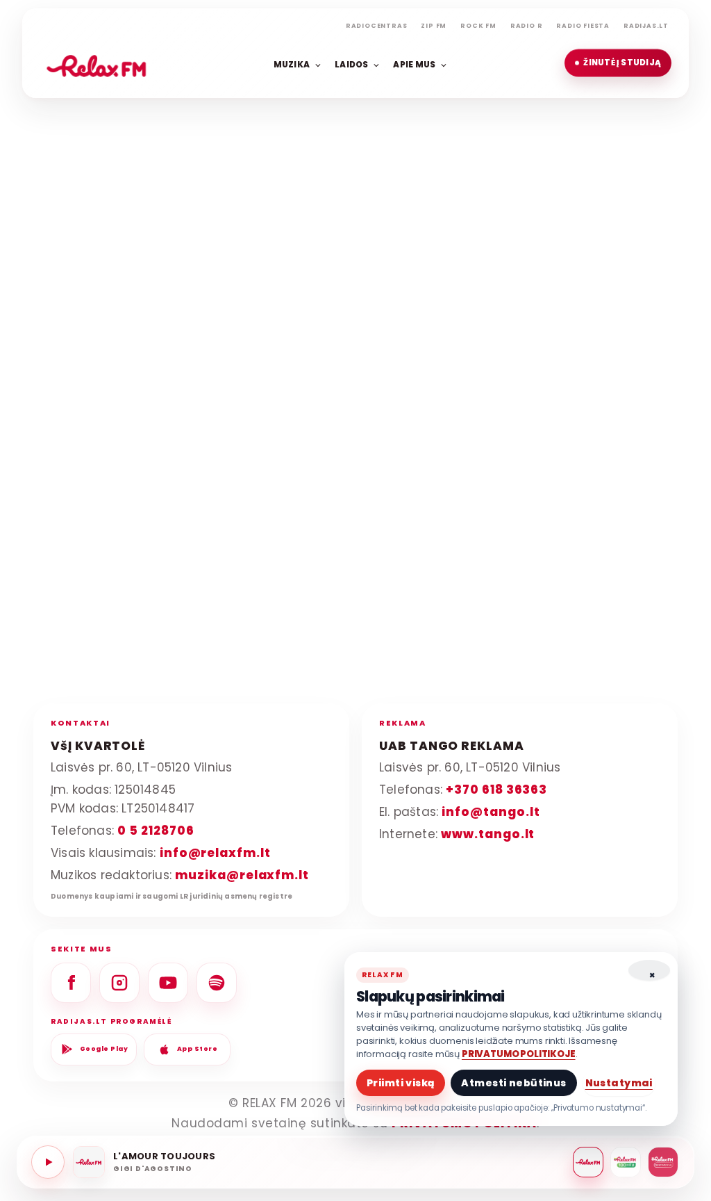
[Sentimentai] (663, 1162)
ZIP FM (433, 26)
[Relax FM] (588, 1162)
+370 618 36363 (496, 789)
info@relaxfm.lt (215, 852)
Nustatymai (619, 1083)
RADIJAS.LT (646, 26)
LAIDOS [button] (351, 64)
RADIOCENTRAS (377, 26)
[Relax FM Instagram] (119, 983)
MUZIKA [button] (292, 64)
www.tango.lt (488, 834)
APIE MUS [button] (414, 64)
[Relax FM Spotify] (216, 983)
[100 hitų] (625, 1162)
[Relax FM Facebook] (71, 983)
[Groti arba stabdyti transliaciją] (48, 1162)
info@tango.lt (490, 811)
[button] (617, 63)
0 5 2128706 (155, 830)
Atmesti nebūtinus (513, 1083)
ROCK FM (478, 26)
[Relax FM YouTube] (168, 983)
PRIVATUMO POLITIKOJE (519, 1054)
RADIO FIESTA (583, 26)
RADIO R (526, 26)
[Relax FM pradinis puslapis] (96, 63)
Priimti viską (401, 1083)
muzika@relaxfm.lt (242, 875)
